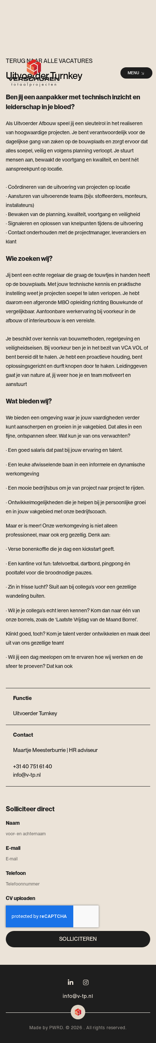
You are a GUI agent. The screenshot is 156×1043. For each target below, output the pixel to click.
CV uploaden (20, 898)
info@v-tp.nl (78, 996)
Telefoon (16, 873)
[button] (136, 73)
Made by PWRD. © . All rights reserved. (78, 1027)
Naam (13, 823)
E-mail (13, 848)
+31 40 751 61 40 (32, 766)
